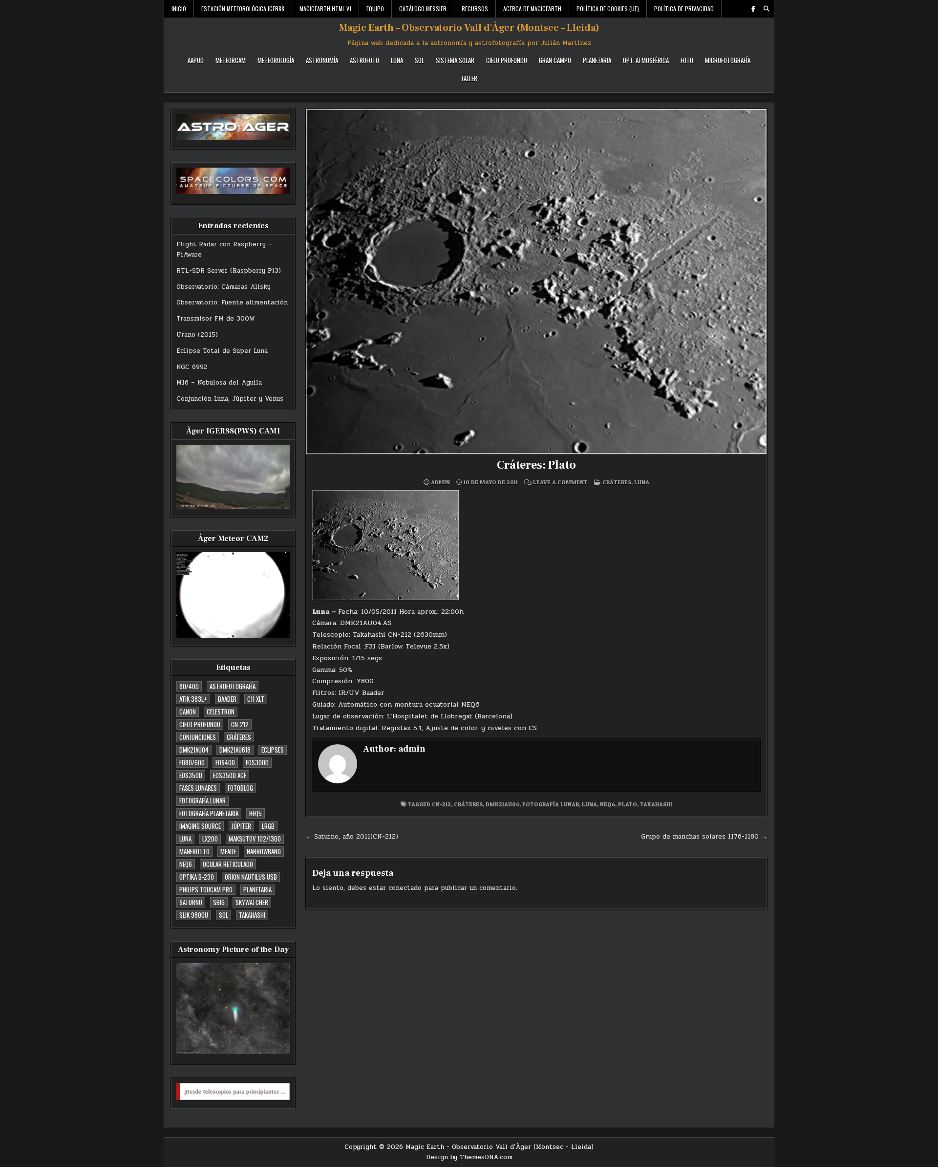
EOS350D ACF (229, 775)
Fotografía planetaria (208, 813)
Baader (227, 699)
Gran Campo (555, 60)
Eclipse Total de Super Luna (222, 351)
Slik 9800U (193, 915)
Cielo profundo (199, 724)
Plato (627, 804)
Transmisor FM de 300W (215, 319)
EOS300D (257, 762)
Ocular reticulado (228, 864)
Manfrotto (194, 851)
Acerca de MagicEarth (532, 8)
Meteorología (275, 60)
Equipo (375, 8)
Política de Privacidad (684, 8)
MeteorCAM (230, 60)
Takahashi (252, 915)
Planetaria (597, 60)
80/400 (189, 686)
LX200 (210, 838)
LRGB (268, 826)
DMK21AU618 (235, 750)
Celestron (220, 711)
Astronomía (322, 60)
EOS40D (225, 762)
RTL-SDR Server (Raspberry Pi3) (228, 271)
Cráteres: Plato (536, 465)
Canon (187, 711)
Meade (228, 851)
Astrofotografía (233, 686)
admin (440, 482)
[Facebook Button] (753, 8)
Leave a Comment (560, 482)
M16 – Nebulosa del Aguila (219, 383)
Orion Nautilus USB (251, 877)
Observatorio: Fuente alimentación (232, 302)
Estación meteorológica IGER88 (242, 8)
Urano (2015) (197, 335)
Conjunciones (197, 737)
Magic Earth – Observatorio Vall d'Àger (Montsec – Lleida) (469, 28)
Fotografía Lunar (202, 800)
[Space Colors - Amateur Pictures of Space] (233, 181)
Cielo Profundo (506, 60)
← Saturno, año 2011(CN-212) (351, 837)
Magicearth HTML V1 (325, 8)
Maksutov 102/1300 (255, 838)
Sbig (219, 902)
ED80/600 (192, 762)
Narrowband (264, 851)
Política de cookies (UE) (607, 8)
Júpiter (241, 826)
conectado (405, 888)
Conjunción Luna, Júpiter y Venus (229, 399)
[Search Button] (766, 8)
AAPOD (196, 60)
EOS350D (190, 775)
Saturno (190, 902)
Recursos (475, 8)
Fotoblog (240, 788)
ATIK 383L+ (193, 699)
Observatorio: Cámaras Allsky (223, 287)
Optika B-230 (196, 877)
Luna (397, 60)
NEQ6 (185, 864)
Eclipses (272, 750)
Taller (469, 78)
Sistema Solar (455, 60)
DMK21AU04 (194, 750)
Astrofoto (364, 60)
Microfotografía (727, 60)
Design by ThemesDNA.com (469, 1157)
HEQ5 (255, 813)
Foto (687, 60)
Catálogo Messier (423, 8)
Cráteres (239, 737)
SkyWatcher (251, 902)
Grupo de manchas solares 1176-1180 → (704, 837)
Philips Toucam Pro (206, 889)
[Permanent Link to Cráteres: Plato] (536, 281)
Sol (419, 60)
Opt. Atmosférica (646, 60)
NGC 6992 (192, 367)
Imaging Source (200, 826)
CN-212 (240, 724)
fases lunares (198, 788)
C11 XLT (255, 699)
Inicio (178, 8)
